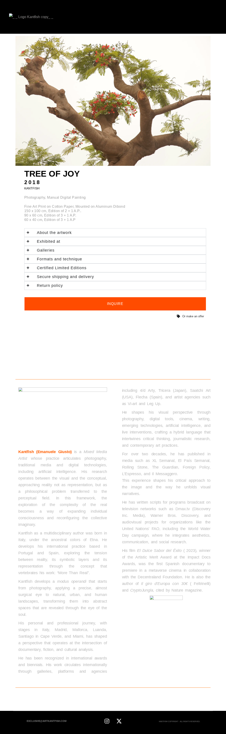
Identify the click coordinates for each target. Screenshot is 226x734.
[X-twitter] (118, 721)
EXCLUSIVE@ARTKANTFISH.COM (46, 721)
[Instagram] (106, 721)
